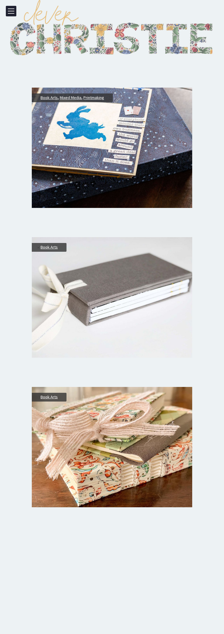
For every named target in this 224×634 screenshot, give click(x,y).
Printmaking (93, 97)
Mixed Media (70, 97)
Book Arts (49, 97)
